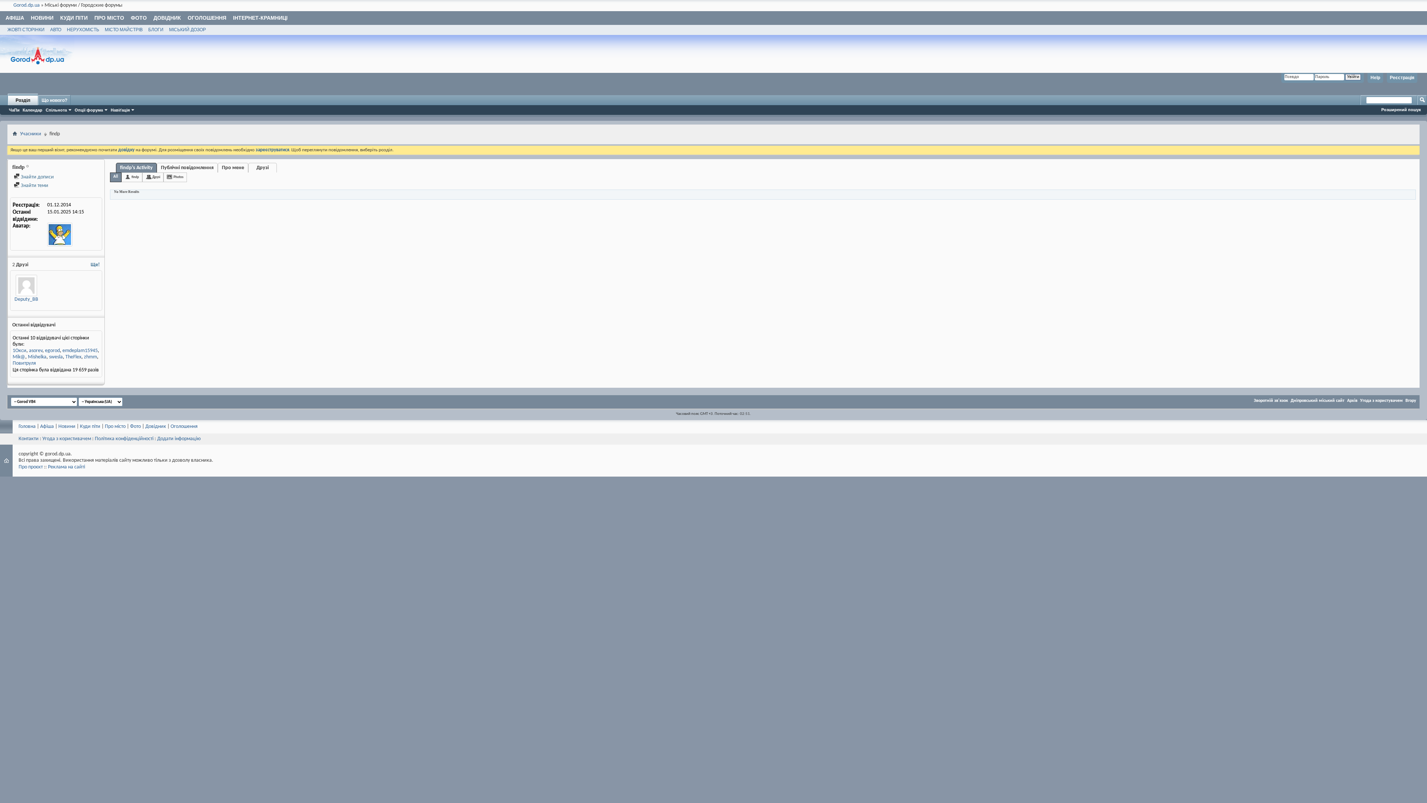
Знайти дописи (37, 177)
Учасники (30, 134)
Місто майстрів (124, 29)
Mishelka (37, 357)
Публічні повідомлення (187, 168)
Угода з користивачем (66, 439)
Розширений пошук (1401, 109)
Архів (1352, 401)
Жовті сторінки (26, 29)
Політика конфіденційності (124, 439)
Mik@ (19, 357)
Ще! (95, 265)
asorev (35, 351)
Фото (139, 18)
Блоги (156, 29)
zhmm (90, 357)
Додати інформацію (179, 439)
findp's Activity (136, 168)
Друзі (262, 168)
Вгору (1410, 401)
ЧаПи (14, 110)
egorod (52, 351)
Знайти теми (34, 185)
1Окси (19, 351)
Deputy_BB (26, 299)
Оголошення (207, 18)
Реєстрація (1402, 77)
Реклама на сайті (66, 467)
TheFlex (73, 357)
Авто (55, 29)
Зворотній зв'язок (1271, 401)
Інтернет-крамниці (260, 18)
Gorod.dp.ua (26, 5)
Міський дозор (187, 29)
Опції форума (89, 110)
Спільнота (56, 110)
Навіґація (120, 110)
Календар (32, 110)
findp (135, 177)
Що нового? (54, 100)
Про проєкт (31, 467)
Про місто (109, 18)
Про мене (233, 168)
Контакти (29, 439)
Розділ (23, 100)
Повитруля (24, 363)
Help (1375, 77)
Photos (179, 177)
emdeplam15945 (80, 351)
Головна (27, 426)
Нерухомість (83, 29)
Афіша (15, 18)
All (115, 177)
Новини (42, 18)
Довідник (167, 18)
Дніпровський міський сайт (1318, 401)
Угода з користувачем (1381, 401)
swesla (56, 357)
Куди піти (74, 18)
